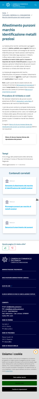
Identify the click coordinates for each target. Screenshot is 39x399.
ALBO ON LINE (6, 286)
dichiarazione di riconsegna (25, 85)
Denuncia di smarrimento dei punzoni (19, 227)
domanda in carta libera (24, 101)
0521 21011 (8, 328)
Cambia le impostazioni (19, 389)
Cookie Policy (9, 371)
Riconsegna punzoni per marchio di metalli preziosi (18, 207)
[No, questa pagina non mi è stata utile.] (12, 248)
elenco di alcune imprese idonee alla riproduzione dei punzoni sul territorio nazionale (17, 125)
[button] (35, 5)
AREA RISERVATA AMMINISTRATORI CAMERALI (15, 277)
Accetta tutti (19, 383)
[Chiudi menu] (32, 3)
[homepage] (17, 5)
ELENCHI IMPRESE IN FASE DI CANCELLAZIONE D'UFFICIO (18, 294)
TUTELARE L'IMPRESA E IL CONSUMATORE (16, 15)
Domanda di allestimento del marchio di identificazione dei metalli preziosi (19, 186)
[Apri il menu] (3, 5)
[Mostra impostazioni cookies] (37, 199)
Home (4, 13)
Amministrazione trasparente (12, 269)
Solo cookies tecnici (19, 377)
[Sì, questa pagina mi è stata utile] (5, 248)
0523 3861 (8, 341)
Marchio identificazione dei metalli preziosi (16, 17)
